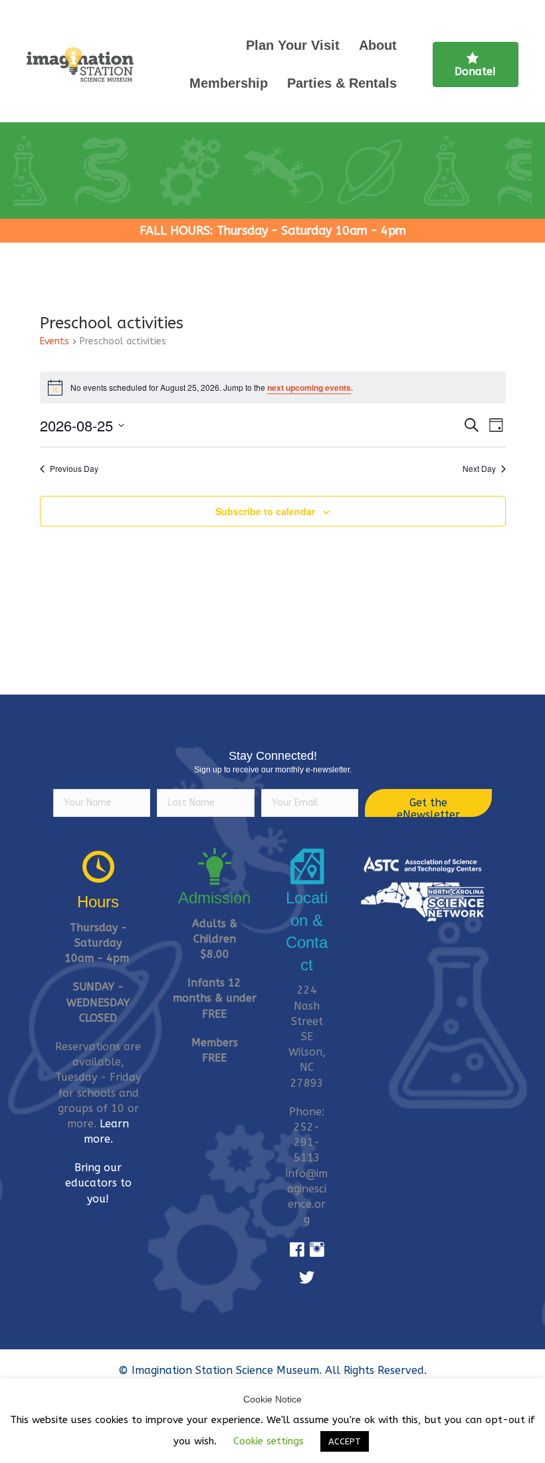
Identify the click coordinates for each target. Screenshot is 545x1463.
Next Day (479, 468)
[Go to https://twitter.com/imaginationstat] (307, 1278)
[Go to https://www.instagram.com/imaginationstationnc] (317, 1250)
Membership (228, 83)
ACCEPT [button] (344, 1441)
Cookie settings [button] (268, 1441)
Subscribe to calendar (265, 511)
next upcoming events (309, 388)
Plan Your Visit (293, 45)
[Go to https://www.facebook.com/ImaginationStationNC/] (297, 1250)
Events (54, 341)
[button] (428, 803)
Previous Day (74, 468)
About (378, 45)
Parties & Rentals (342, 83)
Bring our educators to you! (98, 1182)
